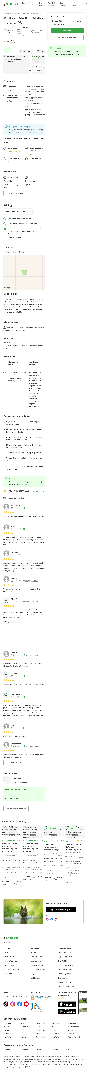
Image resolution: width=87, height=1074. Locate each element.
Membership (36, 961)
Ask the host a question (16, 809)
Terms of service (10, 961)
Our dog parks (25, 4)
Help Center (8, 974)
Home (33, 952)
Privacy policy (9, 965)
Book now (67, 31)
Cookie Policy (57, 1064)
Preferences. (31, 1067)
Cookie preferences (11, 969)
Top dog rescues (51, 4)
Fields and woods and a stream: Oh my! (51, 847)
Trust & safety (9, 957)
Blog (34, 4)
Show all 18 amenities (15, 193)
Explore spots (36, 957)
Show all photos (35, 70)
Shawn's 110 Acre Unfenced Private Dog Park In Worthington (73, 848)
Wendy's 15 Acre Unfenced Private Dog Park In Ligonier (10, 847)
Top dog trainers (63, 4)
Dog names (42, 4)
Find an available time (67, 37)
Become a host (37, 965)
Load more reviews (14, 763)
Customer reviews (38, 969)
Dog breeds (74, 4)
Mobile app (35, 978)
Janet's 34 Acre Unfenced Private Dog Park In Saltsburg (31, 847)
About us (7, 952)
